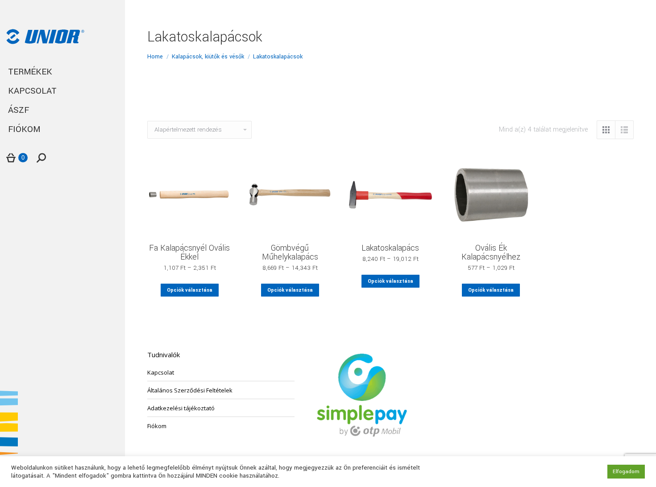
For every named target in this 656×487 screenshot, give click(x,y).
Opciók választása (189, 290)
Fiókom (156, 426)
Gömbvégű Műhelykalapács (290, 252)
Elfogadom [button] (626, 471)
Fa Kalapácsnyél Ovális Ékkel (189, 252)
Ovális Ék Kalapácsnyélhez (490, 252)
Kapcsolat (160, 372)
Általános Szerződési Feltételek (190, 390)
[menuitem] (62, 72)
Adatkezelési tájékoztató (181, 408)
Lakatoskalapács (390, 248)
